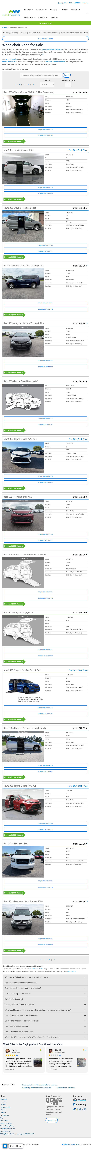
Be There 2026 (45, 23)
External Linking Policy (7, 1126)
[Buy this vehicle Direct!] (14, 141)
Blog (1, 1118)
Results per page (68, 80)
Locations (4, 1102)
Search (66, 75)
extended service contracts (55, 62)
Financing (6, 33)
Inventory (4, 1099)
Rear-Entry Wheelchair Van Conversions (37, 1088)
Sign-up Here (51, 1120)
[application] (32, 9)
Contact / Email (5, 1107)
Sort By (47, 80)
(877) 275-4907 (65, 3)
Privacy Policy (4, 1120)
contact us (72, 971)
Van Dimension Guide (50, 33)
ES (86, 3)
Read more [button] (26, 1069)
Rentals (3, 1104)
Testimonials (5, 1115)
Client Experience (5, 1131)
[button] (28, 9)
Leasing (15, 33)
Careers (3, 1110)
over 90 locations (12, 59)
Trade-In (23, 33)
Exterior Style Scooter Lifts (65, 1088)
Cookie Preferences (6, 1123)
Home (4, 28)
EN (84, 3)
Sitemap (3, 1112)
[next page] (33, 84)
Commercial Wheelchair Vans (71, 33)
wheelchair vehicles (36, 969)
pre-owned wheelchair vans (52, 49)
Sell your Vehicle (35, 33)
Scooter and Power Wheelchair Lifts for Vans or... (40, 1085)
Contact (77, 3)
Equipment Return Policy (7, 1128)
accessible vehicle (9, 62)
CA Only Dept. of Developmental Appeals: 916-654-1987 (17, 1134)
